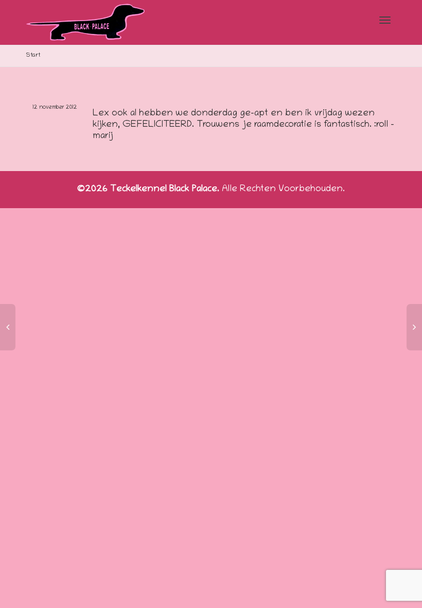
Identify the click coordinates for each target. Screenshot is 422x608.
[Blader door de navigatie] (385, 20)
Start (33, 55)
